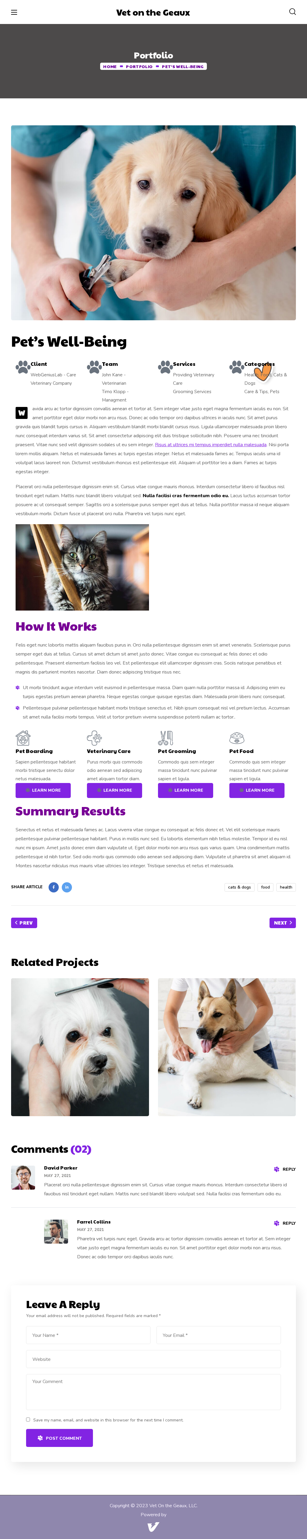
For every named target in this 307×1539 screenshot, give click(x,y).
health (286, 887)
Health (91, 1066)
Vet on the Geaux (153, 12)
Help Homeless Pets (80, 1051)
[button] (292, 12)
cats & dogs (239, 887)
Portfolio (139, 66)
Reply (289, 1169)
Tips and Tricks (227, 1051)
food (265, 887)
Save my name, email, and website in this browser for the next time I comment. (108, 1420)
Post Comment (64, 1438)
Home (110, 66)
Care (67, 1066)
